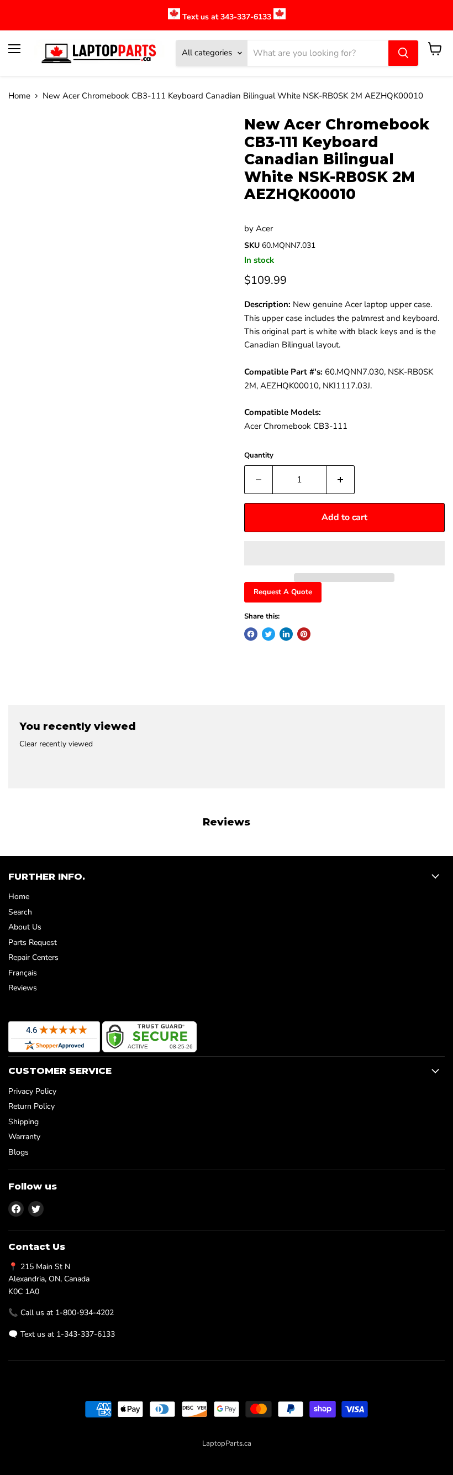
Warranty (24, 1136)
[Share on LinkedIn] (286, 634)
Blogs (18, 1152)
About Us (24, 927)
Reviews (22, 988)
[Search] (403, 53)
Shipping (23, 1121)
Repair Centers (33, 957)
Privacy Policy (32, 1091)
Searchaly (251, 1455)
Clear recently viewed (56, 744)
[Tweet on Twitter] (268, 634)
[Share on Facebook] (250, 634)
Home (19, 96)
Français (22, 973)
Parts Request (32, 942)
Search (20, 912)
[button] (344, 553)
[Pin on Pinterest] (303, 634)
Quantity (258, 455)
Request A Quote (283, 592)
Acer (264, 228)
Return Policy (31, 1106)
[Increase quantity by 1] (340, 479)
